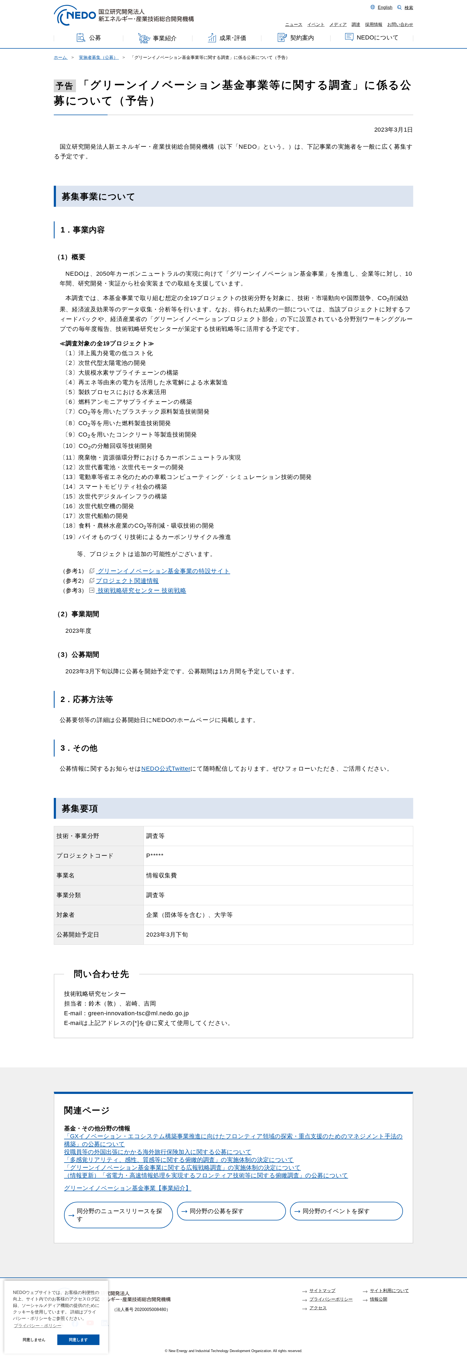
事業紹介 (165, 38)
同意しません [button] (34, 1339)
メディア (338, 24)
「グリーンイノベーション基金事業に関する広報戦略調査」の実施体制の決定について (182, 1167)
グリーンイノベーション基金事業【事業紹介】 (127, 1188)
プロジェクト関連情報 (127, 580)
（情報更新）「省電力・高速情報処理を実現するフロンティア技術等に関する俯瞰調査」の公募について (206, 1175)
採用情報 (373, 24)
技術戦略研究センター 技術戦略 (141, 590)
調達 (356, 24)
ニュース (293, 24)
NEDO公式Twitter (165, 768)
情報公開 (378, 1299)
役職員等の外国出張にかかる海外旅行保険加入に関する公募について (158, 1152)
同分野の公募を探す (217, 1211)
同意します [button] (78, 1339)
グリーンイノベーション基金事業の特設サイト (163, 571)
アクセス (318, 1307)
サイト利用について (389, 1290)
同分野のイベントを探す (336, 1211)
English (385, 7)
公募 (95, 38)
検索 (409, 7)
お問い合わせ (400, 24)
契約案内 (302, 37)
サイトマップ (322, 1290)
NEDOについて (378, 37)
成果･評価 (232, 38)
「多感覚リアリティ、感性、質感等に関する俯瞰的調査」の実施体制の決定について (179, 1159)
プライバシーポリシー (331, 1299)
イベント (316, 24)
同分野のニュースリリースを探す (119, 1215)
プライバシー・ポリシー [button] (37, 1325)
